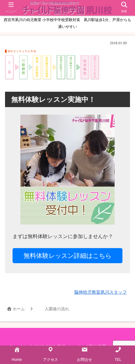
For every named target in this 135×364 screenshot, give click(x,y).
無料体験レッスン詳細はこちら (67, 255)
